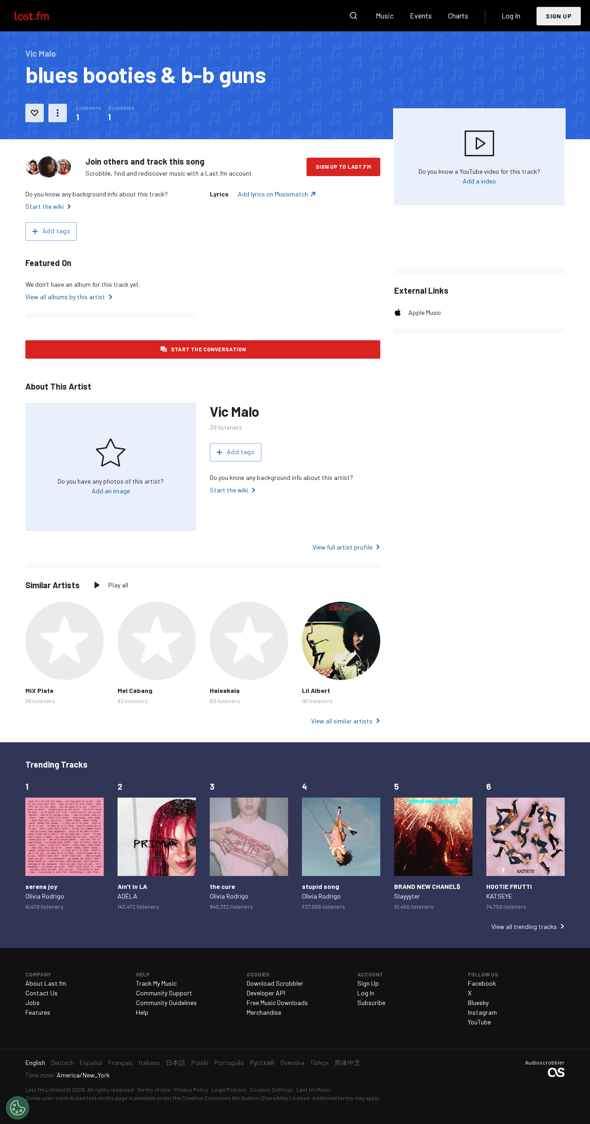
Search (353, 15)
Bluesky (478, 1002)
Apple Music (424, 312)
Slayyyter (407, 896)
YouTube (479, 1022)
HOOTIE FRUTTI (509, 886)
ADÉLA (127, 896)
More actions (57, 113)
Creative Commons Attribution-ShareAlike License (246, 1097)
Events (421, 15)
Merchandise (264, 1012)
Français (120, 1062)
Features (37, 1012)
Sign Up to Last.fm (343, 166)
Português (229, 1062)
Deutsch (62, 1062)
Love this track (34, 113)
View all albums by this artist (65, 297)
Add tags (56, 231)
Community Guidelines (166, 1002)
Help (142, 1012)
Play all (118, 585)
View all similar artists (341, 721)
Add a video (479, 181)
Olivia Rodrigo (44, 896)
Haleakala (225, 690)
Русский (262, 1062)
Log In (511, 15)
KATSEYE (499, 896)
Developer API (266, 993)
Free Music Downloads (277, 1002)
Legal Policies (229, 1089)
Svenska (292, 1062)
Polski (199, 1062)
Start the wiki (44, 206)
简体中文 (347, 1062)
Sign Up (559, 16)
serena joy (41, 886)
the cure (222, 886)
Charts (458, 15)
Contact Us (41, 993)
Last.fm (42, 15)
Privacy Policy (191, 1089)
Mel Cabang (135, 690)
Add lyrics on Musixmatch (273, 194)
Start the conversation (208, 349)
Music (385, 15)
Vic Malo (234, 411)
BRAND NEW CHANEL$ (427, 886)
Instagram (482, 1012)
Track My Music (156, 983)
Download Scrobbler (275, 983)
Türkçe (319, 1062)
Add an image (111, 491)
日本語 (175, 1062)
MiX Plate (39, 690)
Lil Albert (316, 690)
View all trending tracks (524, 926)
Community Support (164, 993)
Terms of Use (154, 1089)
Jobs (32, 1002)
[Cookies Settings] (17, 1107)
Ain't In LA (132, 886)
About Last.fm (45, 983)
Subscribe (371, 1002)
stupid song (320, 886)
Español (91, 1062)
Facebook (482, 983)
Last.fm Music (313, 1089)
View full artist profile (342, 547)
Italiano (149, 1062)
